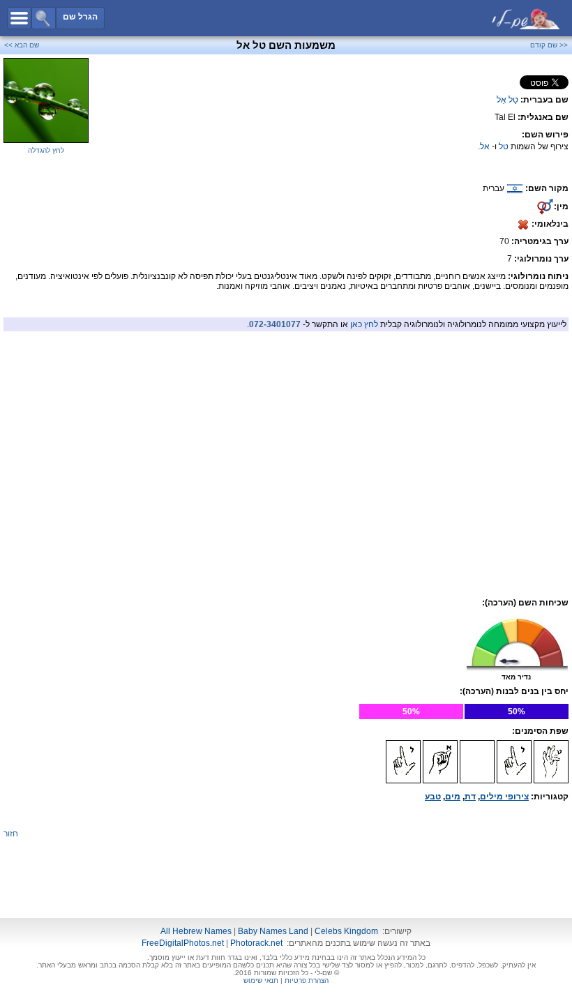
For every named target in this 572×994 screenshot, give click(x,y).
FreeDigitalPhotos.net (183, 943)
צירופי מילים (504, 796)
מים (452, 796)
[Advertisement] (286, 434)
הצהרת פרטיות (307, 980)
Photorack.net (256, 943)
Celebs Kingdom (346, 931)
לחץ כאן (364, 324)
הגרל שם (80, 17)
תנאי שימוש (260, 980)
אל (485, 146)
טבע (433, 796)
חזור (10, 833)
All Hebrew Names (196, 931)
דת (470, 796)
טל (504, 146)
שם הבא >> (21, 45)
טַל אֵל (507, 100)
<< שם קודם (549, 45)
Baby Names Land (273, 931)
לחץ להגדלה (46, 150)
